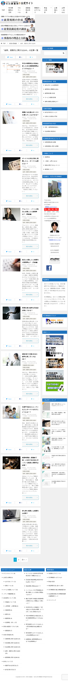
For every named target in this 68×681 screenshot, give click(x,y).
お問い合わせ (63, 10)
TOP (3, 10)
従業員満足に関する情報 (51, 146)
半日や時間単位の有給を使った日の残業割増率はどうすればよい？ (30, 66)
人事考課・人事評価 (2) (11, 606)
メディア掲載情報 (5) (9, 594)
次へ (23, 560)
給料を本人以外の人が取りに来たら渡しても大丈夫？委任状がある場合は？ (58, 423)
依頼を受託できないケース (52, 165)
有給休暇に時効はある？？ (33, 586)
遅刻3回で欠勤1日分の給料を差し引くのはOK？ (29, 356)
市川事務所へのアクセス (55, 577)
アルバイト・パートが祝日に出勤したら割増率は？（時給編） (30, 211)
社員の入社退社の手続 (51, 116)
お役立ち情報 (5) (8, 577)
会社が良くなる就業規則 (51, 85)
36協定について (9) (10, 602)
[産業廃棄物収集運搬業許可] (54, 375)
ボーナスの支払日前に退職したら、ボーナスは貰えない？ (30, 161)
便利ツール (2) (9, 585)
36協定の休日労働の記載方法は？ (59, 456)
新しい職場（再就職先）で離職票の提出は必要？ (58, 413)
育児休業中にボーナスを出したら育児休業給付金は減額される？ (34, 626)
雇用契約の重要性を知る (51, 89)
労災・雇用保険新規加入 (51, 127)
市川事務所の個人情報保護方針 (57, 589)
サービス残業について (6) (10, 589)
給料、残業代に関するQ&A (29, 77)
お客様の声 (55, 10)
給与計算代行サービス (51, 112)
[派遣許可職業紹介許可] (54, 352)
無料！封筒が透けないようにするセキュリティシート (58, 404)
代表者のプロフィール (54, 573)
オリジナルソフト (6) (9, 573)
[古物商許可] (54, 363)
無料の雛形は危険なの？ (51, 101)
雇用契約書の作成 (50, 93)
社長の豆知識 (26, 74)
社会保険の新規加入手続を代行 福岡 (58, 482)
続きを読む (29, 99)
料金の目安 (45, 10)
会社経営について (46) (9, 598)
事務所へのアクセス (37, 10)
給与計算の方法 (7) (10, 669)
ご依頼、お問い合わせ (51, 161)
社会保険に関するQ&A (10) (12, 647)
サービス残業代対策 (50, 97)
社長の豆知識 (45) (8, 634)
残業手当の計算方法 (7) (11, 665)
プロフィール (19, 10)
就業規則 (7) (8, 630)
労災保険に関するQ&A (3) (12, 643)
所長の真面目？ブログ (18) (10, 626)
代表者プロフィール (54, 240)
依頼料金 (47, 157)
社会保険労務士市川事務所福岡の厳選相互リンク (57, 595)
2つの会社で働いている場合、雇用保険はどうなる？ (58, 447)
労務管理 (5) (8, 610)
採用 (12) (7, 614)
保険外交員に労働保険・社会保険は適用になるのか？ (58, 439)
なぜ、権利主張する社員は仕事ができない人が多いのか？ (58, 464)
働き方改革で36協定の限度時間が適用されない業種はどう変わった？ (34, 601)
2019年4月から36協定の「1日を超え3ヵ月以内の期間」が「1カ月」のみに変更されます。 (34, 609)
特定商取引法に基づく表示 (55, 585)
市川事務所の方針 (10, 10)
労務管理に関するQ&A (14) (12, 638)
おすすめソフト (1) (10, 581)
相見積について (49, 169)
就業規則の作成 (28, 10)
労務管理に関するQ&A (28, 365)
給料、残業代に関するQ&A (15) (12, 652)
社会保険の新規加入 (50, 131)
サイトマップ (52, 600)
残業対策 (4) (8, 618)
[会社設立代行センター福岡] (54, 340)
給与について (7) (8, 661)
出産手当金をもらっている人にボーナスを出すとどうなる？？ (30, 409)
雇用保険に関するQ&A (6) (12, 657)
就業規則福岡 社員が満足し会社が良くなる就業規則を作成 (58, 474)
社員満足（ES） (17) (11, 622)
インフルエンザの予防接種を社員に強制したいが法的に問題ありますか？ (34, 592)
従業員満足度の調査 (50, 142)
